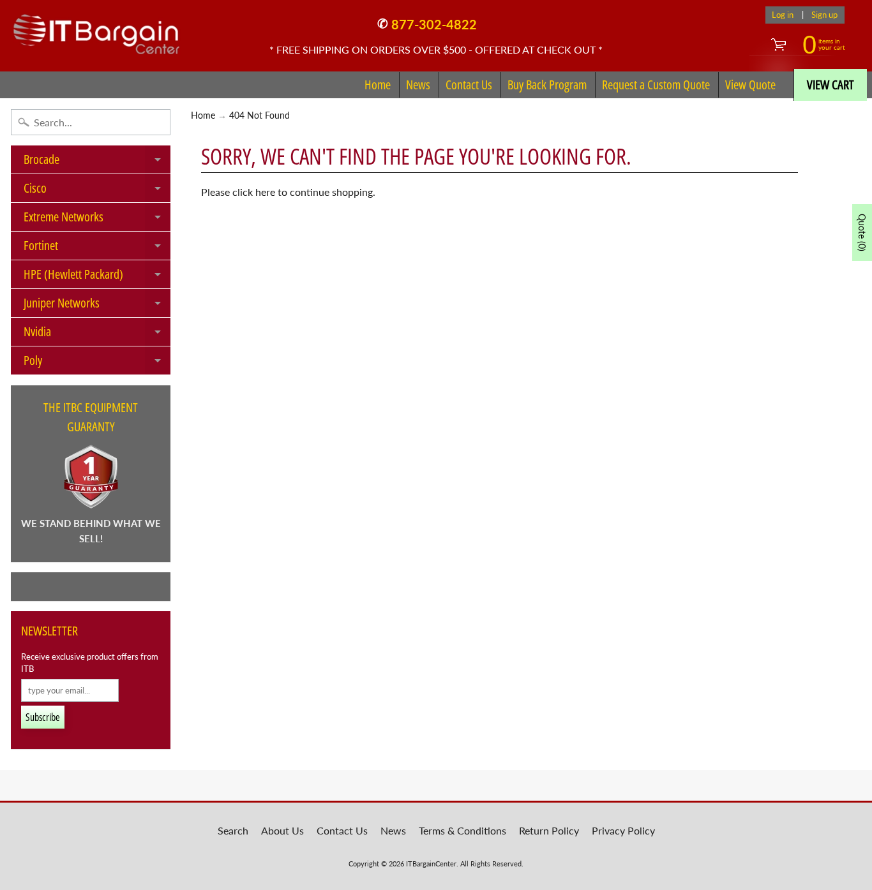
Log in (782, 15)
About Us (282, 830)
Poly (97, 363)
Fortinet (97, 248)
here (265, 192)
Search (233, 830)
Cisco (97, 190)
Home (378, 84)
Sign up (824, 15)
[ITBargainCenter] (96, 29)
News (418, 84)
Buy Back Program (547, 84)
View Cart (830, 84)
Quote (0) (862, 232)
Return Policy (549, 830)
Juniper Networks (97, 305)
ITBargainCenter (431, 863)
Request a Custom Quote (656, 84)
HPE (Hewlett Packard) (97, 276)
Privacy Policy (623, 830)
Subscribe (43, 717)
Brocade (97, 162)
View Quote (750, 84)
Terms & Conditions (462, 830)
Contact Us (469, 84)
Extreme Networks (97, 219)
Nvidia (97, 334)
